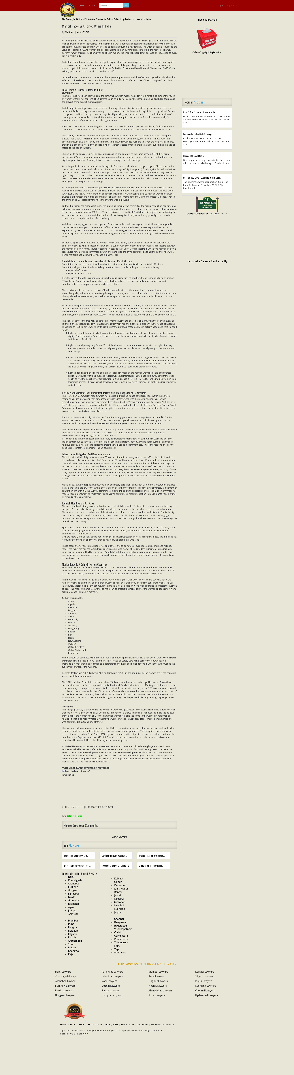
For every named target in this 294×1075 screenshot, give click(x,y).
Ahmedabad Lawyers (160, 990)
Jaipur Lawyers (203, 981)
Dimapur (119, 898)
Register (230, 5)
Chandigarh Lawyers (67, 976)
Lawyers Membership (197, 213)
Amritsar (73, 914)
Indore (72, 947)
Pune (71, 924)
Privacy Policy (111, 1024)
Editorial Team (95, 1024)
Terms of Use (127, 1024)
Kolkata (118, 878)
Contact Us (168, 1024)
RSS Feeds (156, 1024)
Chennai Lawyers (205, 990)
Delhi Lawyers (63, 971)
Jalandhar (73, 903)
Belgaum (73, 930)
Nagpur (72, 927)
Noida (71, 897)
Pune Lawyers (157, 976)
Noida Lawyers (63, 990)
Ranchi (118, 892)
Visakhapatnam (123, 929)
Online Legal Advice (123, 19)
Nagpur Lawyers (158, 981)
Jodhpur (72, 910)
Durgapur (120, 885)
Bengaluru (120, 952)
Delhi (71, 877)
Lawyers (72, 1024)
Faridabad (73, 893)
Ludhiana (119, 908)
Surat (71, 944)
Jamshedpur (121, 888)
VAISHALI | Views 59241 (77, 32)
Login (221, 5)
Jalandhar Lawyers (112, 976)
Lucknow (73, 887)
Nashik (72, 937)
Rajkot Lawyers (110, 990)
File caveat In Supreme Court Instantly (207, 261)
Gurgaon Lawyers (65, 995)
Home (82, 5)
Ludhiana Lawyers (205, 985)
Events (82, 1024)
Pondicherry (121, 939)
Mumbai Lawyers (158, 971)
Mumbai (73, 920)
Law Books (142, 1024)
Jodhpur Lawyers (111, 995)
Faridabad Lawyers (112, 971)
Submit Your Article (207, 20)
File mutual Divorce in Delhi (97, 19)
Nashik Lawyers (158, 985)
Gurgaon (73, 890)
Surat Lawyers (157, 995)
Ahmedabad (75, 940)
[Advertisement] (207, 76)
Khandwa (73, 951)
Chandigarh (75, 880)
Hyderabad (120, 925)
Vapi (116, 949)
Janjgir (118, 895)
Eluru (117, 945)
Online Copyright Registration (206, 52)
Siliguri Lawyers (204, 976)
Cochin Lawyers (111, 985)
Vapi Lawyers (109, 981)
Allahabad (73, 883)
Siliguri (118, 882)
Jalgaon (72, 934)
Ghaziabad (74, 900)
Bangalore (120, 922)
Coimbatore (121, 935)
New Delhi (120, 905)
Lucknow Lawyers (65, 985)
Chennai (119, 919)
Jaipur (117, 912)
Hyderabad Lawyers (206, 995)
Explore (92, 5)
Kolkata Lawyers (204, 971)
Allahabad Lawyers (66, 981)
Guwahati (119, 902)
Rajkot (71, 954)
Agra (71, 907)
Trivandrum (121, 942)
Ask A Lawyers (119, 836)
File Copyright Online (72, 19)
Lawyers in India (143, 19)
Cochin (118, 932)
